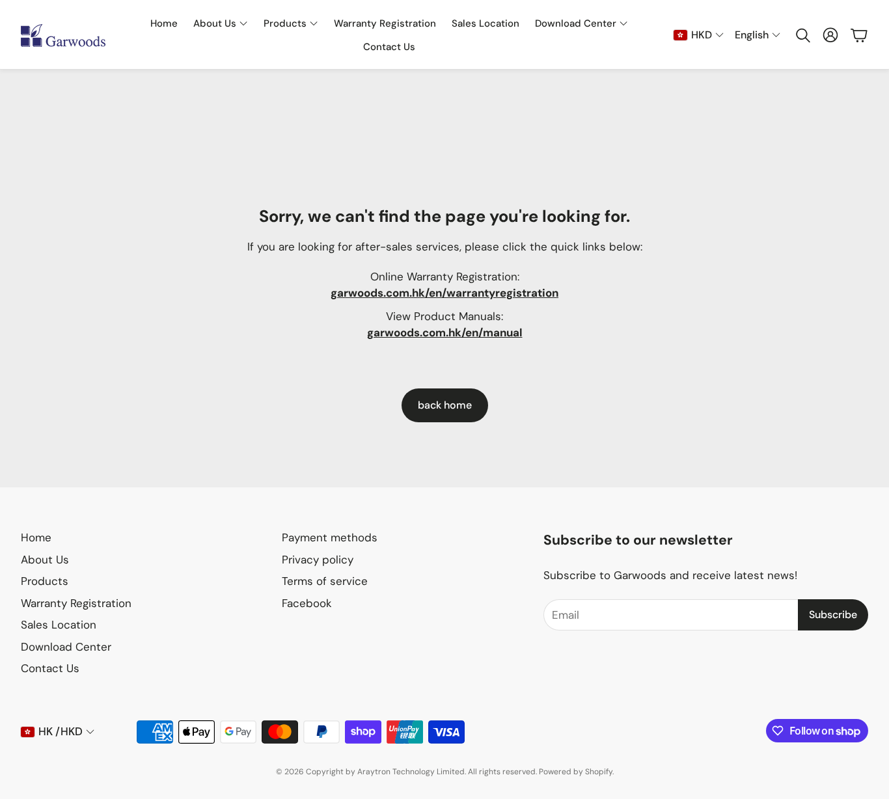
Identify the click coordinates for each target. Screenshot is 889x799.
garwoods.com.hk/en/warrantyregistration (444, 293)
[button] (802, 35)
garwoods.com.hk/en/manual (445, 332)
